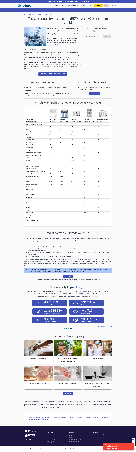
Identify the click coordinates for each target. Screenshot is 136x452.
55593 (27, 417)
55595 (36, 417)
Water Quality (32, 14)
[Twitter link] (32, 431)
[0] (91, 6)
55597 (44, 417)
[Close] (132, 447)
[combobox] (93, 36)
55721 (48, 419)
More (87, 1)
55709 (98, 417)
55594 (31, 417)
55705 (82, 417)
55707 (90, 417)
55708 (94, 417)
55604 (65, 417)
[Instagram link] (35, 431)
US (37, 14)
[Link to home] (35, 435)
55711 (102, 417)
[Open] (100, 36)
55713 (27, 419)
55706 (86, 417)
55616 (77, 417)
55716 (31, 419)
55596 (40, 417)
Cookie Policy (75, 448)
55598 (48, 417)
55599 (52, 417)
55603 (61, 417)
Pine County (49, 14)
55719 (40, 419)
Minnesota (41, 14)
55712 (107, 417)
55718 (36, 419)
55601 (56, 417)
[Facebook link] (26, 431)
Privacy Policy (64, 448)
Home (25, 14)
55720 (44, 419)
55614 (73, 417)
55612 (69, 417)
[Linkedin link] (29, 431)
